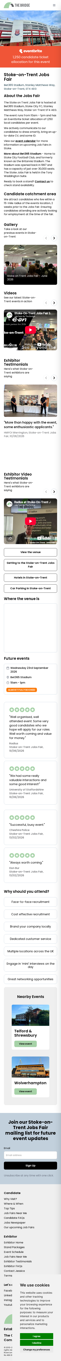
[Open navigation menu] (54, 5)
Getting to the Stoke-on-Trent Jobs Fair (30, 565)
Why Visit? (10, 1199)
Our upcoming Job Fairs (19, 1227)
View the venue (30, 552)
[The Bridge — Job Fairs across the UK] (17, 5)
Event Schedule (14, 1252)
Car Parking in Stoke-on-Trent (30, 588)
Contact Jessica (14, 1271)
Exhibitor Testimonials (18, 1261)
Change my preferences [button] (36, 1349)
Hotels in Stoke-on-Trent (30, 577)
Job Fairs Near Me (15, 1213)
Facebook (10, 1291)
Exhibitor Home (13, 1242)
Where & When (13, 1204)
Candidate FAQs (14, 1218)
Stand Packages (14, 1247)
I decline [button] (36, 1342)
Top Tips (9, 1208)
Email (7, 1148)
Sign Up (30, 1165)
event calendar (25, 141)
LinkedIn (9, 1295)
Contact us (42, 181)
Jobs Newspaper (15, 1222)
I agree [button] (36, 1336)
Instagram (10, 1300)
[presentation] (46, 238)
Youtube (9, 1305)
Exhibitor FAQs (13, 1266)
